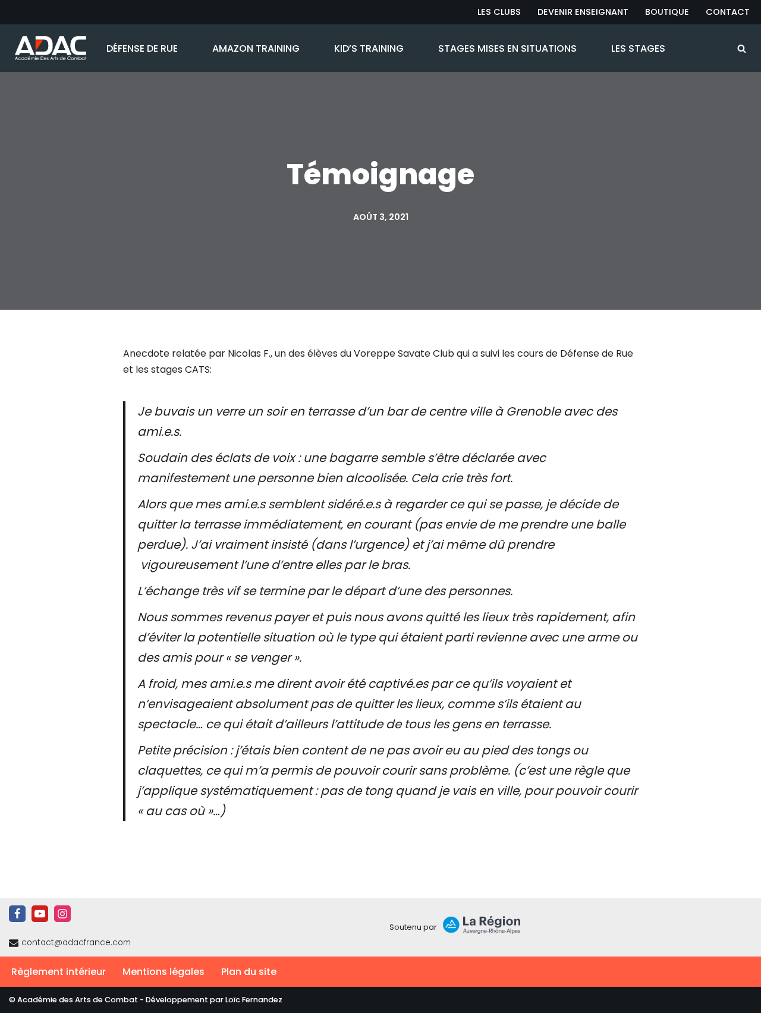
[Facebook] (17, 913)
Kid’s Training (369, 48)
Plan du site (248, 972)
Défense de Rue (142, 48)
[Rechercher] (741, 48)
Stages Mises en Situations (507, 48)
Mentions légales (163, 972)
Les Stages (638, 48)
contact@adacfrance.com (76, 942)
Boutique (667, 12)
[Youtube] (40, 913)
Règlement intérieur (58, 972)
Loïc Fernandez (253, 1000)
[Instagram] (62, 913)
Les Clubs (499, 12)
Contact (728, 12)
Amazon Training (256, 48)
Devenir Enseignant (582, 12)
